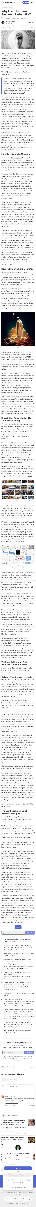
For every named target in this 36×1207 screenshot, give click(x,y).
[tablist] (9, 1080)
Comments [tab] (5, 1080)
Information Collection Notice (23, 1181)
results (30, 476)
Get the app (26, 1199)
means (8, 589)
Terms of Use (27, 1179)
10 (34, 833)
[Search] (33, 1115)
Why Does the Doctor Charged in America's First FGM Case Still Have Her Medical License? (13, 1123)
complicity (22, 879)
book (5, 298)
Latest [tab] (8, 1115)
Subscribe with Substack (19, 1175)
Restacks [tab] (12, 1080)
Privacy (20, 1192)
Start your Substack (13, 1199)
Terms (25, 1192)
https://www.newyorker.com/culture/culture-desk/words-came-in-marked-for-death (17, 978)
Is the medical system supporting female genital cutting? (13, 1128)
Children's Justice (7, 8)
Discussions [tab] (15, 1115)
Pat (6, 1096)
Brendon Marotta (10, 21)
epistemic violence (24, 100)
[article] (18, 1126)
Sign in (32, 2)
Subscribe (26, 2)
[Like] (3, 27)
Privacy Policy (19, 1182)
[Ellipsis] (33, 1096)
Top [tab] (3, 1115)
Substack (9, 1203)
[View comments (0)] (10, 1133)
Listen (32, 22)
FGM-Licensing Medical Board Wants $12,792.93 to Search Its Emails (12, 1140)
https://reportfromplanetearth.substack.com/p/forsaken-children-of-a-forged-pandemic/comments (19, 1101)
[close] (31, 1145)
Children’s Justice (16, 158)
